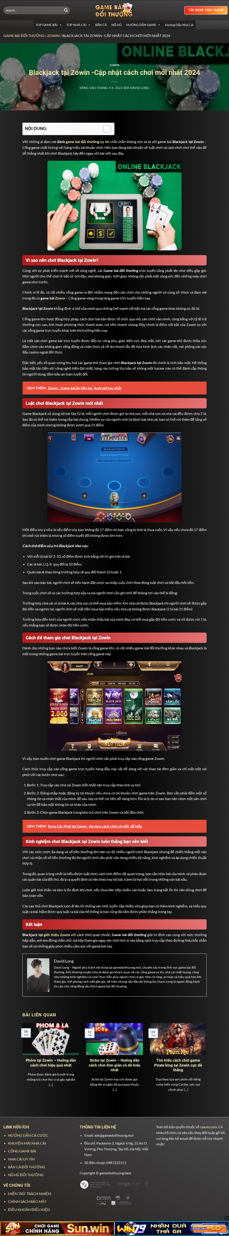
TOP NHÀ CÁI (76, 25)
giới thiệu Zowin (57, 934)
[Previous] (29, 1053)
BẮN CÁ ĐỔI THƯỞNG (26, 1167)
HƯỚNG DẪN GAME (141, 25)
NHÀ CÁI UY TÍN (21, 1159)
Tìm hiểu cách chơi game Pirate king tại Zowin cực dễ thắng (178, 1065)
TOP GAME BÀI (46, 25)
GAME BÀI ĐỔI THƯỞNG (24, 35)
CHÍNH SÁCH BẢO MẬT (27, 1201)
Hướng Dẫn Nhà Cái (179, 25)
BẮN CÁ (101, 25)
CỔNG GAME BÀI (22, 1151)
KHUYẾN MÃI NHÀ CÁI (27, 1143)
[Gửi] (66, 10)
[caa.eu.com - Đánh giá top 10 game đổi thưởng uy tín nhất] (114, 10)
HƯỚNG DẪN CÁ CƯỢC (28, 1135)
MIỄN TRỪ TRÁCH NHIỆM (29, 1193)
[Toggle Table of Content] (105, 129)
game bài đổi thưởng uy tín (87, 141)
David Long (139, 88)
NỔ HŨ (116, 25)
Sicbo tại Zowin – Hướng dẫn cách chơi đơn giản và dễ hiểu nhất (114, 1065)
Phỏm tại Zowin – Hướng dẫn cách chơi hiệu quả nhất (51, 1062)
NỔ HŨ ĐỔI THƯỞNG (26, 1175)
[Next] (200, 1053)
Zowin (53, 35)
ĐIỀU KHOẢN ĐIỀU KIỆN (29, 1209)
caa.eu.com (208, 1127)
